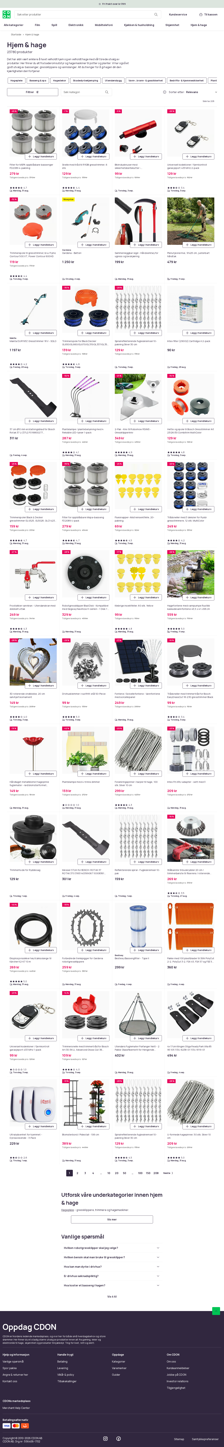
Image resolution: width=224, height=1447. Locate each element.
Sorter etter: (177, 92)
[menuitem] (13, 25)
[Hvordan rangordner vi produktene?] (165, 92)
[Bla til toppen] (216, 1311)
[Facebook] (118, 1439)
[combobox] (87, 14)
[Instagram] (105, 1439)
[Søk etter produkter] (156, 14)
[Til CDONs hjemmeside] (6, 14)
